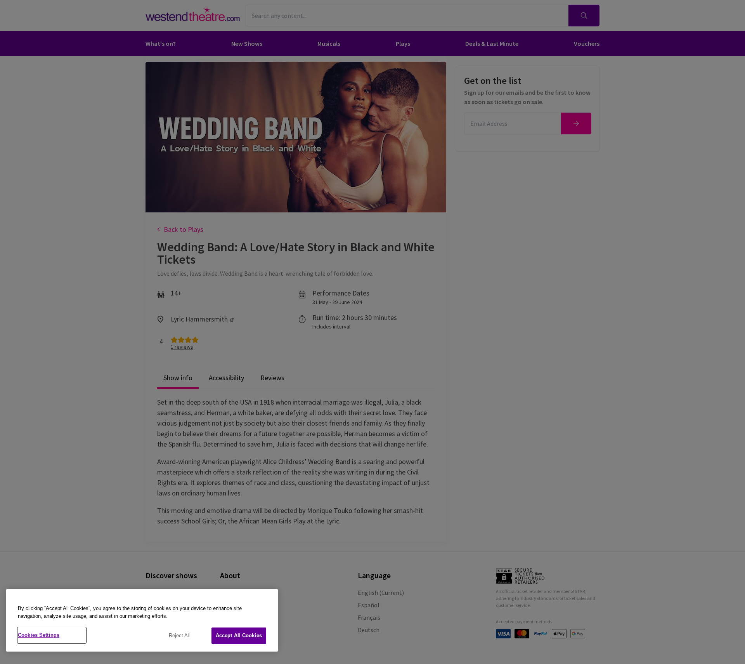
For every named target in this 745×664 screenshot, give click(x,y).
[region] (142, 620)
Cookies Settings (38, 635)
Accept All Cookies (239, 635)
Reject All (180, 635)
